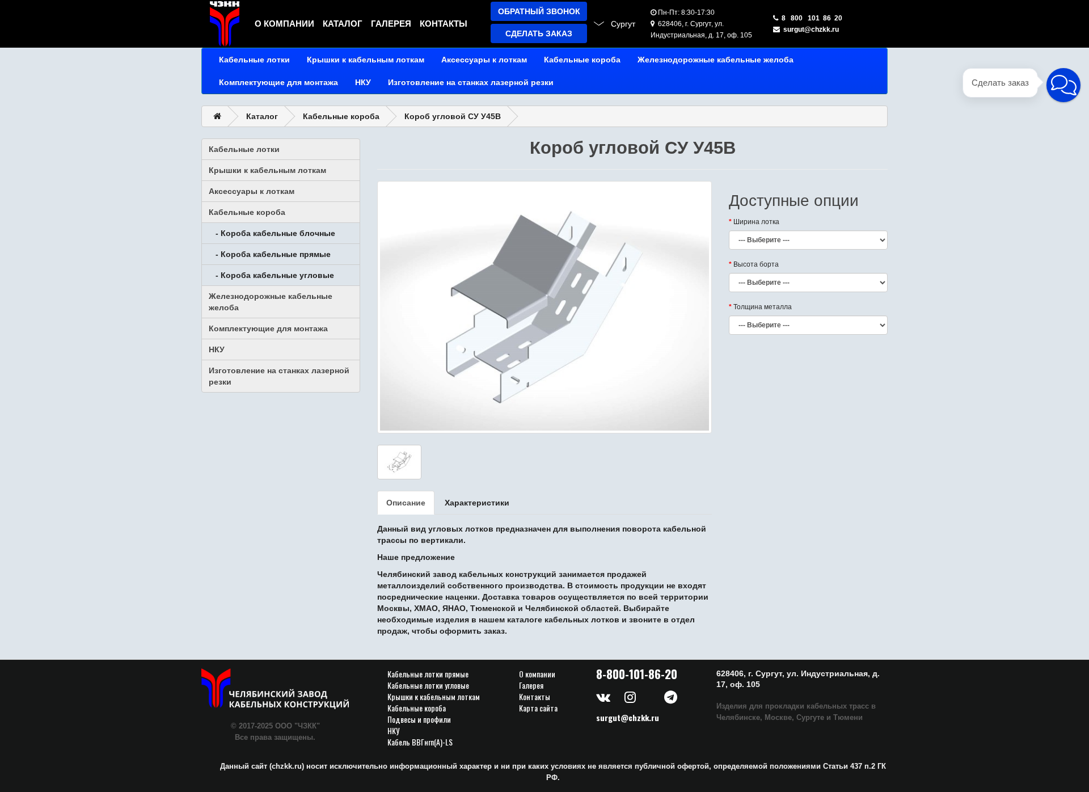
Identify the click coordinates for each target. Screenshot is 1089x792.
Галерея (391, 23)
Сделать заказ (538, 33)
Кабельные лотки (254, 59)
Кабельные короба (582, 59)
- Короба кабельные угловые (271, 275)
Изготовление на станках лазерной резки (471, 82)
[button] (1063, 85)
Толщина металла (762, 307)
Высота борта (756, 264)
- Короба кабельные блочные (272, 233)
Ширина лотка (756, 222)
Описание (405, 502)
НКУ (363, 82)
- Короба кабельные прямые (270, 254)
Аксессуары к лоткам (484, 59)
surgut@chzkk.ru (809, 29)
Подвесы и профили (419, 719)
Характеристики (477, 502)
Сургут (623, 23)
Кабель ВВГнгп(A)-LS (420, 742)
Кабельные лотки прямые (427, 674)
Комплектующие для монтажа (278, 82)
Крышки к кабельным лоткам (365, 59)
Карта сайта (538, 708)
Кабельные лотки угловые (428, 685)
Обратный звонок (539, 11)
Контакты (443, 23)
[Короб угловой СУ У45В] (544, 307)
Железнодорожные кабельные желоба (715, 59)
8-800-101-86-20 (636, 674)
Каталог (342, 23)
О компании (284, 23)
